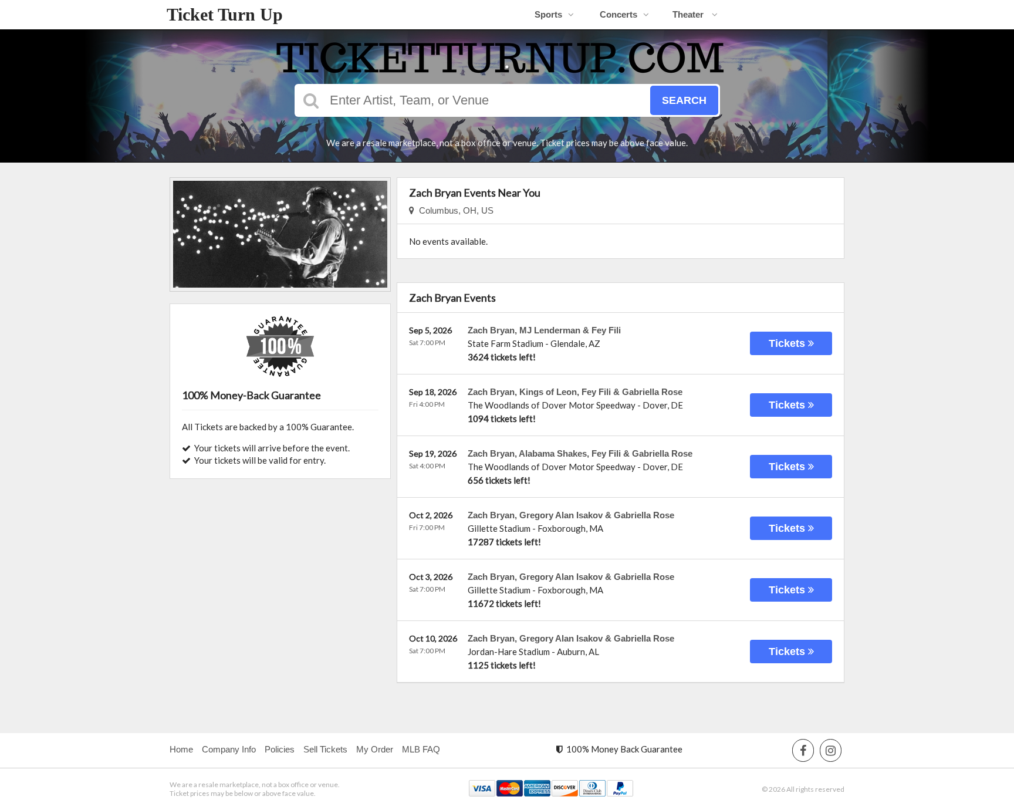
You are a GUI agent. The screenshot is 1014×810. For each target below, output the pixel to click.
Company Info (229, 749)
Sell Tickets (325, 749)
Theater (689, 14)
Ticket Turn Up (225, 14)
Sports (548, 14)
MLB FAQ (421, 749)
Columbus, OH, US (454, 210)
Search (684, 100)
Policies (280, 749)
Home (181, 749)
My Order (374, 749)
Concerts (618, 14)
